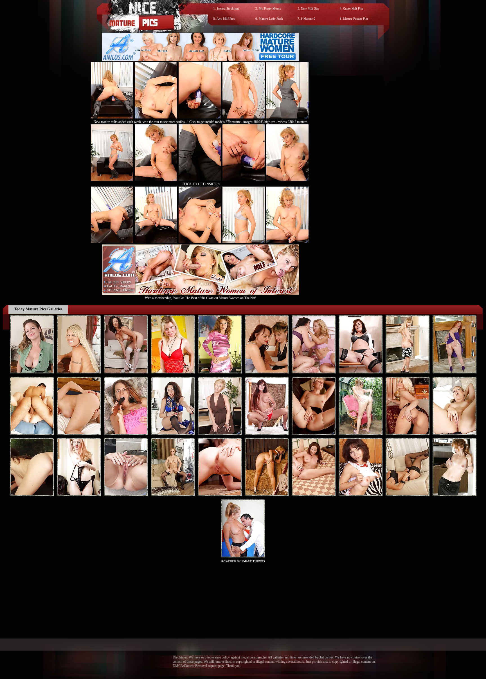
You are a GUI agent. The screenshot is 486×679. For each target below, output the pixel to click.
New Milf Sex (310, 8)
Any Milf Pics (226, 18)
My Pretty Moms (270, 8)
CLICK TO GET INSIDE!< (201, 184)
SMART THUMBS (253, 561)
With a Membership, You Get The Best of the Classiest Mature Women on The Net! (200, 298)
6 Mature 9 (308, 18)
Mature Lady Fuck (271, 18)
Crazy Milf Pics (353, 8)
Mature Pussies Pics (355, 18)
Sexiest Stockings (228, 8)
